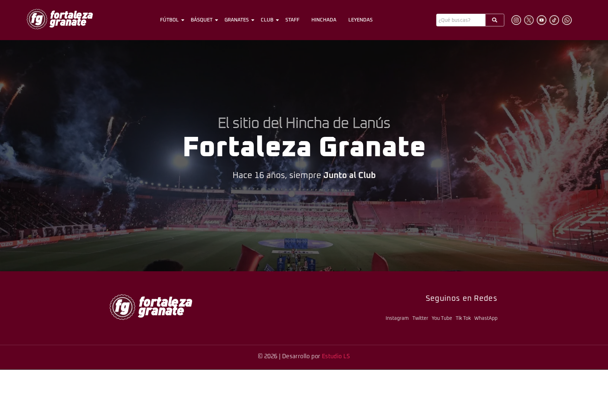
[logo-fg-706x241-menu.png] (60, 19)
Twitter (420, 318)
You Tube (442, 318)
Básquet (202, 20)
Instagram (397, 318)
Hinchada (323, 20)
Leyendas (360, 20)
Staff (292, 20)
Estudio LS (336, 356)
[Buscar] (494, 20)
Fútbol (169, 20)
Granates (236, 20)
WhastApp (486, 318)
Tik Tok (463, 318)
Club (267, 20)
